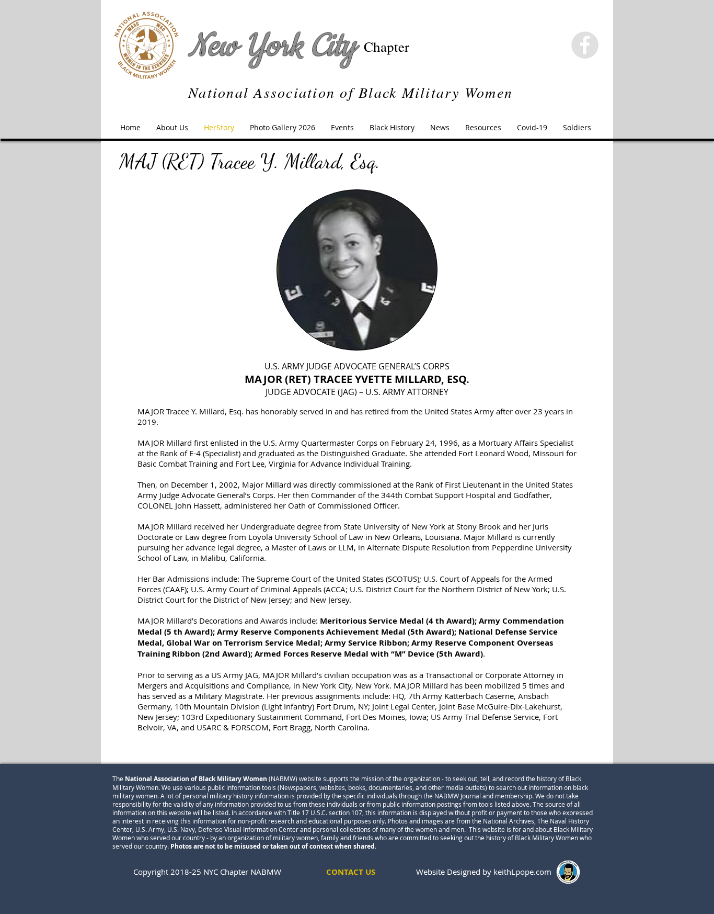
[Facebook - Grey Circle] (584, 45)
